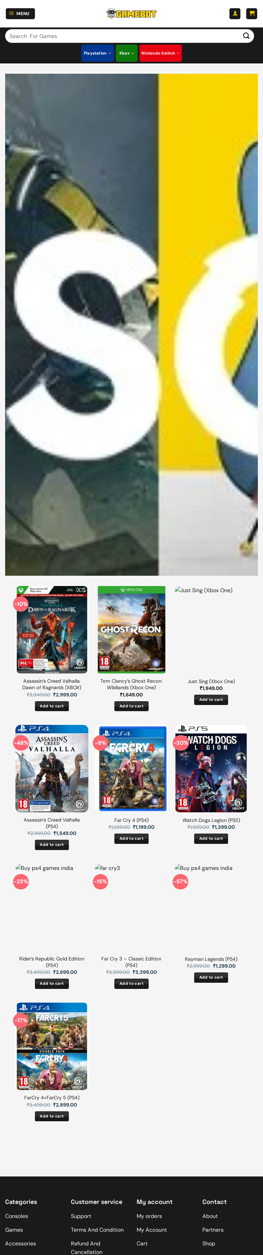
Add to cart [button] (52, 706)
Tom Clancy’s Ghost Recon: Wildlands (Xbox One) (131, 684)
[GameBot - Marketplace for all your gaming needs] (131, 14)
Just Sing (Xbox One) (211, 681)
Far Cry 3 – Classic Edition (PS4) (131, 962)
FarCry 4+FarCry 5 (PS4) (51, 1098)
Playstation (95, 53)
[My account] (234, 14)
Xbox (124, 53)
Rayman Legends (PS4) (211, 959)
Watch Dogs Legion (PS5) (211, 820)
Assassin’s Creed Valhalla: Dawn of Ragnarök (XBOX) (51, 684)
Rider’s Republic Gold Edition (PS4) (51, 962)
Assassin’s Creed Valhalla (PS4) (52, 823)
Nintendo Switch (158, 53)
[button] (20, 14)
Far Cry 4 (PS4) (131, 820)
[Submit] (246, 36)
